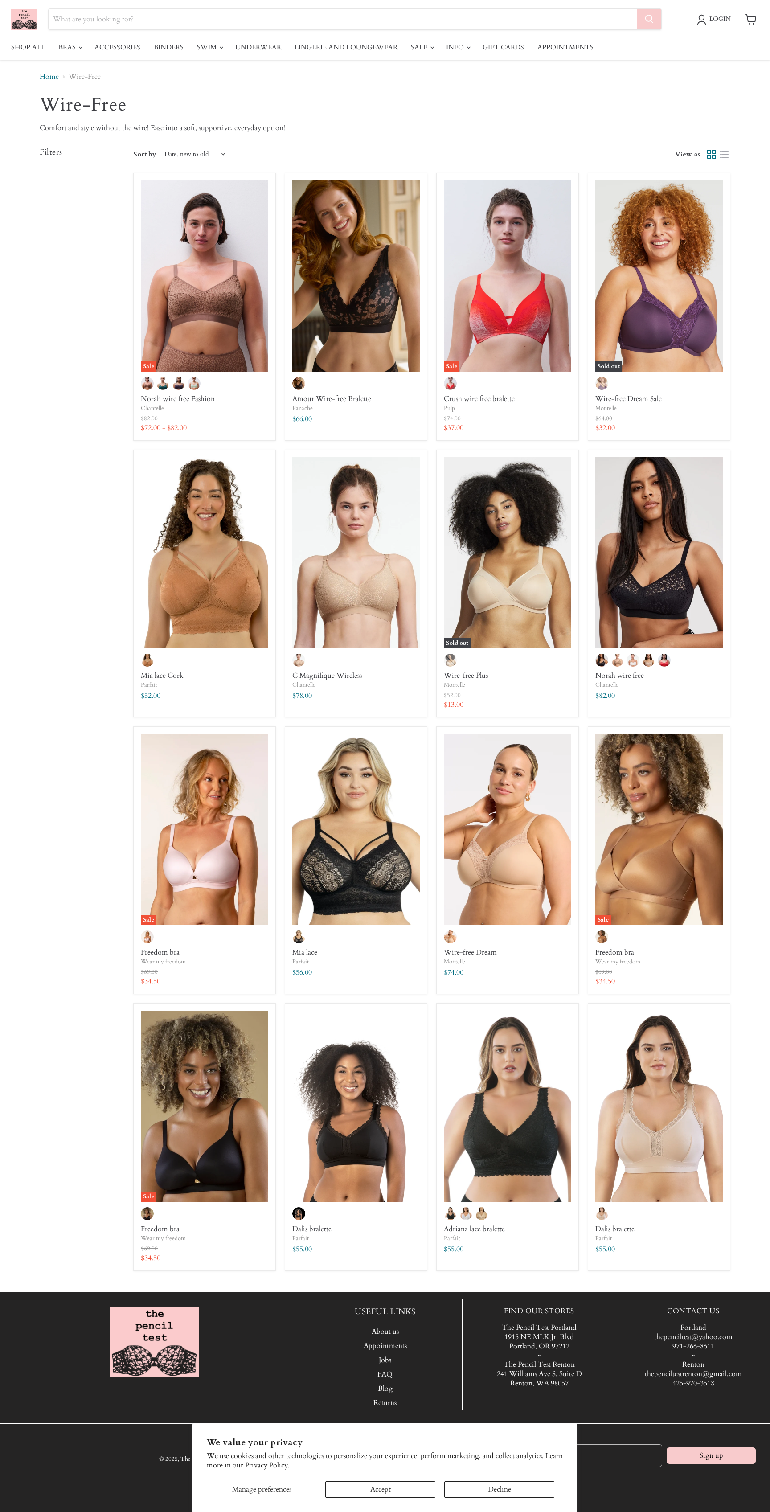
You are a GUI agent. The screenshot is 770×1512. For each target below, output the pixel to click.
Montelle (606, 408)
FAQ (385, 1374)
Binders (169, 47)
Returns (385, 1403)
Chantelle (152, 408)
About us (385, 1331)
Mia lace (304, 952)
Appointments (565, 47)
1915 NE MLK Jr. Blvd (539, 1337)
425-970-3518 (693, 1383)
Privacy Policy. (267, 1465)
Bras (68, 47)
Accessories (117, 47)
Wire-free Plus (466, 675)
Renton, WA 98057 (539, 1383)
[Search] (649, 19)
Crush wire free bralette (479, 399)
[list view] (724, 154)
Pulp (449, 408)
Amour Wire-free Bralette (331, 399)
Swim (207, 47)
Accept (380, 1489)
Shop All (28, 47)
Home (49, 77)
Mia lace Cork (162, 675)
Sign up (711, 1455)
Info (456, 47)
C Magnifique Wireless (327, 675)
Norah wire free (619, 675)
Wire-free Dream (470, 952)
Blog (385, 1388)
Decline (499, 1489)
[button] (715, 19)
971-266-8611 (693, 1346)
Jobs (385, 1360)
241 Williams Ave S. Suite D (539, 1374)
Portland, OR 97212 (539, 1346)
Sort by (144, 154)
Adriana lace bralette (474, 1229)
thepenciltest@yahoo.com (693, 1337)
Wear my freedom (163, 962)
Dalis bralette (312, 1229)
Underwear (258, 47)
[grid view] (711, 154)
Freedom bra (160, 952)
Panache (302, 408)
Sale (420, 47)
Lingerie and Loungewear (346, 47)
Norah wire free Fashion (178, 399)
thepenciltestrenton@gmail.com (693, 1374)
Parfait (149, 685)
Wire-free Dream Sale (628, 399)
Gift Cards (503, 47)
